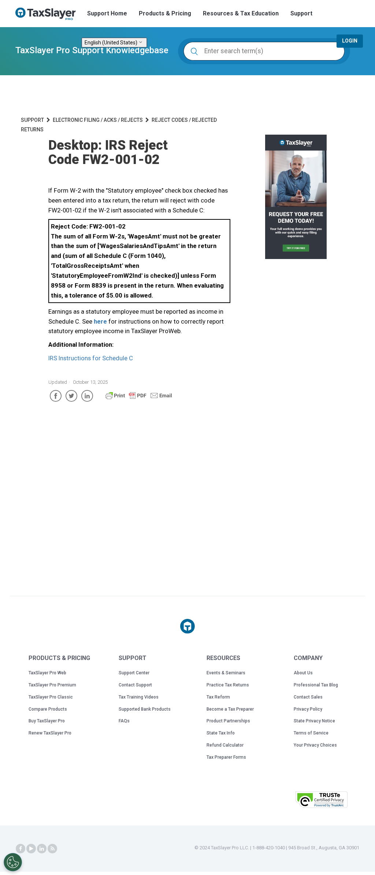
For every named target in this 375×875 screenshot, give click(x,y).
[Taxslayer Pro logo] (187, 626)
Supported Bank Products (145, 709)
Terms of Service (311, 733)
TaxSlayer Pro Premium (52, 685)
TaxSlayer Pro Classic (51, 697)
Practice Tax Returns (228, 685)
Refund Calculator (225, 745)
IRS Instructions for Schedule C (90, 358)
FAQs (124, 720)
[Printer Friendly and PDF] (138, 399)
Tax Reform (218, 697)
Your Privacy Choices (315, 745)
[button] (271, 798)
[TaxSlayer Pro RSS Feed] (52, 849)
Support (301, 13)
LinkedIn (87, 396)
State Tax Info (221, 733)
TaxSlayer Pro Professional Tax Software (48, 14)
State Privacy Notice (314, 720)
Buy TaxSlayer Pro (47, 720)
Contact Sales (308, 697)
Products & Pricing (165, 13)
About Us (303, 672)
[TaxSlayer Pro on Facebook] (20, 849)
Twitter (71, 396)
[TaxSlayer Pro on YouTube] (31, 849)
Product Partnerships (228, 720)
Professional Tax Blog (316, 685)
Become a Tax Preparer (230, 709)
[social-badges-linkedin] (42, 849)
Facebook (55, 396)
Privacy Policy (308, 709)
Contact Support (135, 685)
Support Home (107, 13)
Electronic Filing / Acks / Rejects (98, 120)
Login (349, 41)
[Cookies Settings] (13, 862)
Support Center (134, 672)
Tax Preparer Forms (226, 757)
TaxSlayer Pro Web (47, 672)
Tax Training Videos (139, 697)
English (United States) (111, 42)
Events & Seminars (226, 672)
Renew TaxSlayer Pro (50, 733)
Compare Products (48, 709)
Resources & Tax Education (241, 13)
